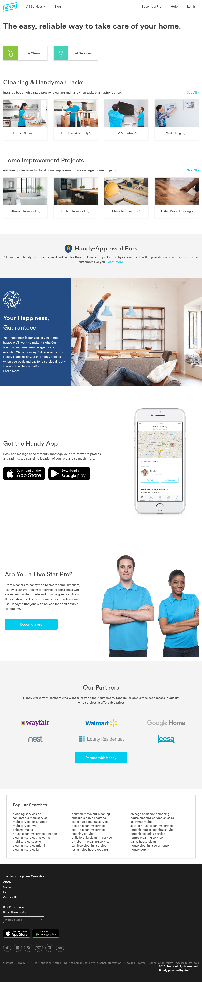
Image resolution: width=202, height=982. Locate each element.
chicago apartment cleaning (149, 814)
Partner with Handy (101, 757)
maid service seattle (27, 841)
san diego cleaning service (90, 822)
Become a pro (31, 624)
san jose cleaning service (89, 845)
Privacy (20, 962)
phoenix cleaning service (147, 834)
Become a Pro (151, 6)
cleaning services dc (27, 814)
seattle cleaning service (88, 830)
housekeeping (140, 849)
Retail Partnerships (15, 912)
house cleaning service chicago (152, 818)
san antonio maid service (30, 818)
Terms (141, 962)
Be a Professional (13, 907)
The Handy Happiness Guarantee (23, 876)
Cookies (129, 962)
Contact (8, 962)
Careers (8, 887)
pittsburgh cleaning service (91, 841)
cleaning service (83, 834)
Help (174, 6)
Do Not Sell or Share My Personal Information (92, 962)
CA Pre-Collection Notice (44, 962)
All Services (34, 6)
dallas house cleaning (145, 841)
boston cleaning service (88, 826)
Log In (191, 6)
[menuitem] (35, 6)
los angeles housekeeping (90, 849)
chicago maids (23, 830)
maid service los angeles (30, 822)
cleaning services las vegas (31, 837)
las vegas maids (141, 822)
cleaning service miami (29, 845)
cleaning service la (26, 849)
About (7, 881)
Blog (57, 6)
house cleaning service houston (35, 834)
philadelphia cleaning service (92, 837)
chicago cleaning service (89, 818)
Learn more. (115, 262)
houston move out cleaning (91, 814)
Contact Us (10, 897)
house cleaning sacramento (149, 845)
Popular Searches (30, 804)
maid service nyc (24, 826)
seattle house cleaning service (151, 826)
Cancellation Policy (161, 962)
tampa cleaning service (146, 837)
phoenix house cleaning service (152, 830)
